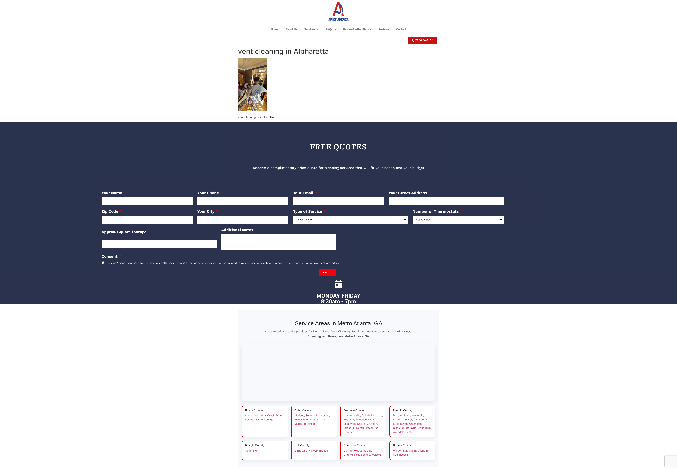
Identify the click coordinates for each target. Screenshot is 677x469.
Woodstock (361, 450)
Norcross (376, 415)
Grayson (372, 423)
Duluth (366, 415)
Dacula (361, 423)
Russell (403, 454)
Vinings (311, 423)
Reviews (384, 29)
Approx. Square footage (124, 232)
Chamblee (415, 423)
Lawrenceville (352, 415)
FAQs (329, 29)
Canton (348, 450)
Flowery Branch (318, 450)
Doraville (411, 427)
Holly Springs (362, 454)
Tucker (408, 419)
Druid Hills (424, 427)
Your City (206, 212)
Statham (408, 450)
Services (309, 29)
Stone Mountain (413, 415)
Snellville (349, 419)
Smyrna (310, 415)
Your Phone (208, 193)
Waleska (376, 454)
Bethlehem (421, 450)
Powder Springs (315, 419)
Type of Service (308, 212)
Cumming (251, 450)
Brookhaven (400, 423)
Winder (397, 450)
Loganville (350, 423)
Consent (110, 257)
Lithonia (397, 419)
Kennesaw (322, 415)
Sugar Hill (349, 427)
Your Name (112, 193)
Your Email (303, 193)
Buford (360, 427)
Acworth (299, 419)
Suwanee (361, 419)
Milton (279, 415)
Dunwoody (420, 419)
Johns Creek (267, 415)
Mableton (300, 423)
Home (274, 29)
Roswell (249, 419)
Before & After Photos (357, 29)
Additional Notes (237, 230)
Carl (395, 454)
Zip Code (110, 212)
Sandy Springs (264, 419)
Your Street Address (408, 193)
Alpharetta (251, 415)
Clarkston (399, 427)
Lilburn (372, 419)
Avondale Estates (403, 432)
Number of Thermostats (436, 212)
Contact (401, 29)
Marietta (299, 415)
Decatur (397, 415)
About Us (291, 29)
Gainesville (300, 450)
